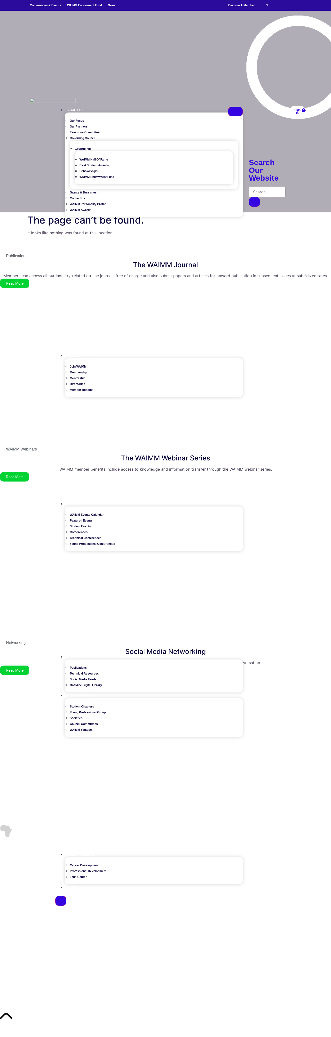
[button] (249, 146)
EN (266, 5)
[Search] (254, 202)
